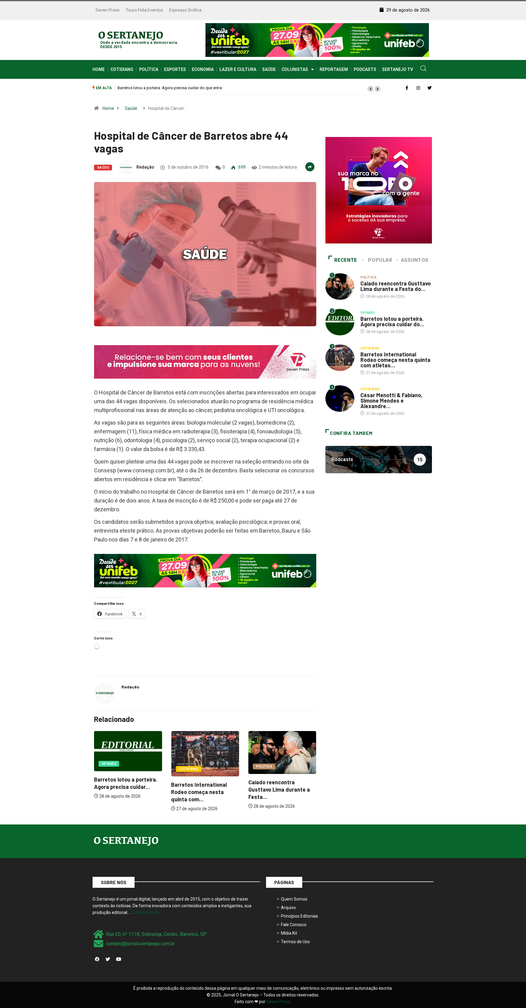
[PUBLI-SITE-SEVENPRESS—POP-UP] (378, 189)
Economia (203, 69)
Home (99, 69)
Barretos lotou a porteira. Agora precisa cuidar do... (392, 321)
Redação (145, 167)
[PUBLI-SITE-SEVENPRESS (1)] (205, 361)
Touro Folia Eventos (144, 10)
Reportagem (334, 69)
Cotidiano (121, 69)
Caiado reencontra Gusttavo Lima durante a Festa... (279, 789)
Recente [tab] (345, 260)
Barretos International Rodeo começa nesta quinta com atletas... (395, 360)
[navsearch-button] (423, 69)
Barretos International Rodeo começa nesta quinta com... (199, 792)
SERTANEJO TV (397, 69)
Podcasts (365, 69)
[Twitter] (107, 959)
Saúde (269, 69)
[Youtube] (118, 959)
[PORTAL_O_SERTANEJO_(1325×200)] (317, 39)
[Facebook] (97, 959)
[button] (370, 89)
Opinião (109, 764)
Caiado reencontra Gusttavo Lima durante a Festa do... (395, 286)
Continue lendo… (147, 912)
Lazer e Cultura (237, 69)
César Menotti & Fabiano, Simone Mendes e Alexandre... (391, 400)
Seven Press (108, 10)
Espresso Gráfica (185, 10)
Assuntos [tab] (415, 260)
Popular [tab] (380, 260)
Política (148, 69)
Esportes (175, 69)
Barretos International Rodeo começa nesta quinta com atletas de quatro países (187, 88)
